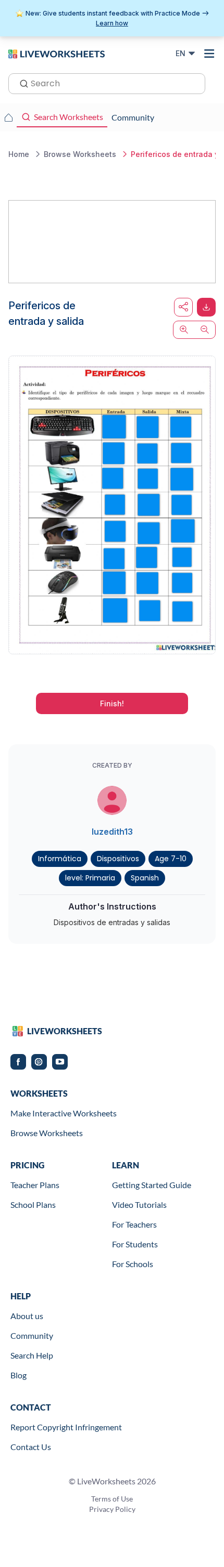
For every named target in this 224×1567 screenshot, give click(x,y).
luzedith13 (112, 831)
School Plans (33, 1204)
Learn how (112, 23)
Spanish (145, 878)
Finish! (112, 703)
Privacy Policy (112, 1509)
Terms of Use (112, 1498)
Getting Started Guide (151, 1185)
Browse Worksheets (46, 1133)
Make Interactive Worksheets (63, 1113)
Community (31, 1335)
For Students (135, 1244)
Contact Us (30, 1447)
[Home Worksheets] (8, 117)
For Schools (132, 1264)
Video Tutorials (139, 1204)
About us (26, 1316)
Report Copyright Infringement (66, 1427)
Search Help (31, 1355)
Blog (18, 1375)
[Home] (56, 53)
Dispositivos (118, 858)
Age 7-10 (170, 858)
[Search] (20, 82)
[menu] (209, 53)
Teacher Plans (34, 1185)
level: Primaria (90, 878)
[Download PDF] (206, 307)
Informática (59, 858)
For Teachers (134, 1224)
